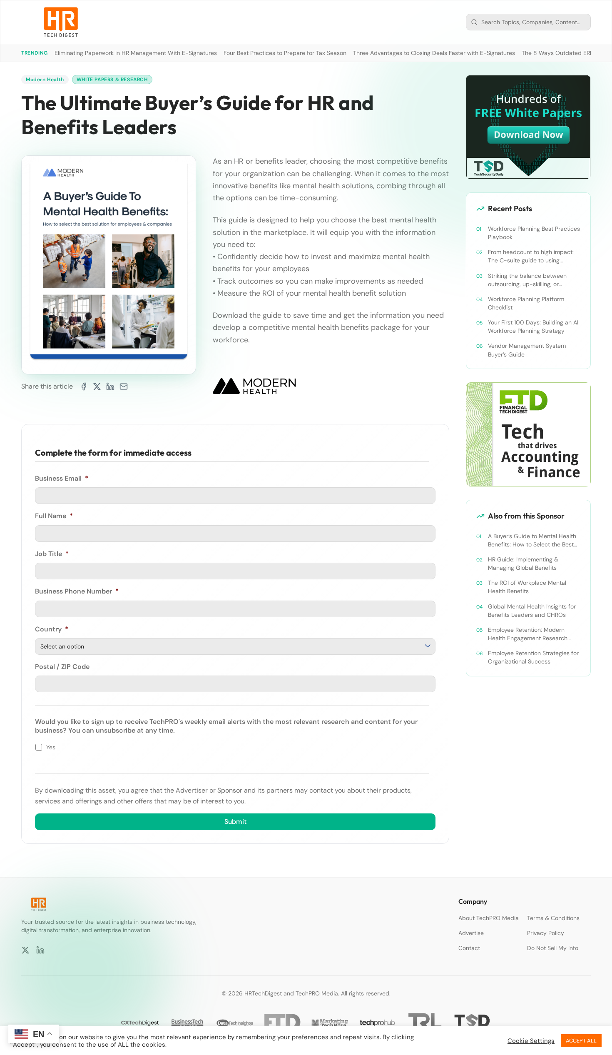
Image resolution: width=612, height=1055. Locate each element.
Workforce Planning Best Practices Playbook (534, 233)
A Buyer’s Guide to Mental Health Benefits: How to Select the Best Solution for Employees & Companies (532, 540)
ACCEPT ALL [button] (581, 1040)
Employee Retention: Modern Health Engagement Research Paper (527, 634)
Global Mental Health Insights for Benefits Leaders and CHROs (532, 611)
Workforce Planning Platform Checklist (526, 303)
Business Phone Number (77, 591)
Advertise (471, 933)
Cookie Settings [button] (531, 1041)
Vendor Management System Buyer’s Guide (527, 350)
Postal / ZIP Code (62, 667)
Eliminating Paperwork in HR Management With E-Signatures (136, 53)
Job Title (52, 554)
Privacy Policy (545, 933)
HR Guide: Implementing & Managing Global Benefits (523, 563)
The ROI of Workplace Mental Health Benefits (527, 587)
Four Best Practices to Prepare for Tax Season (285, 53)
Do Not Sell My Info (552, 948)
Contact (469, 948)
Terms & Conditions (553, 918)
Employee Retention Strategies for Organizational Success (533, 657)
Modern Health (45, 79)
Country (51, 629)
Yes (50, 747)
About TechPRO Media (488, 918)
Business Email (61, 478)
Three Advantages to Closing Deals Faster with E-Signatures (434, 53)
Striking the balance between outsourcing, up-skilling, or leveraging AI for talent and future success (533, 280)
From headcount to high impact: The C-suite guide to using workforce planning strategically (531, 256)
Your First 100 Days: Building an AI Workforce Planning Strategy (533, 326)
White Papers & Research (112, 79)
